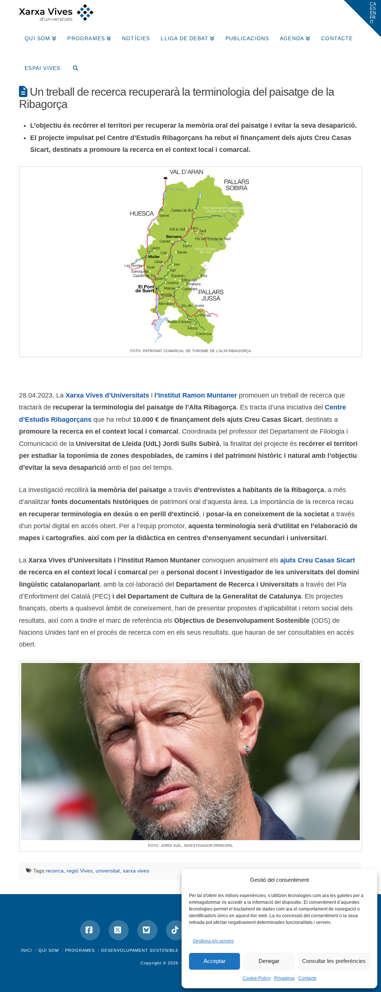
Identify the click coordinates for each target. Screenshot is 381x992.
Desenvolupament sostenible (140, 950)
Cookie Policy (256, 978)
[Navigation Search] (72, 65)
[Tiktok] (176, 930)
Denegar (269, 961)
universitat (108, 871)
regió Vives (80, 871)
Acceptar (214, 961)
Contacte (307, 978)
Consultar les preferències (334, 961)
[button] (362, 18)
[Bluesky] (147, 930)
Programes (80, 950)
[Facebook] (90, 930)
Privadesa (284, 978)
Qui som (48, 950)
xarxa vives (136, 871)
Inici (26, 950)
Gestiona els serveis (213, 941)
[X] (119, 930)
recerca (55, 871)
